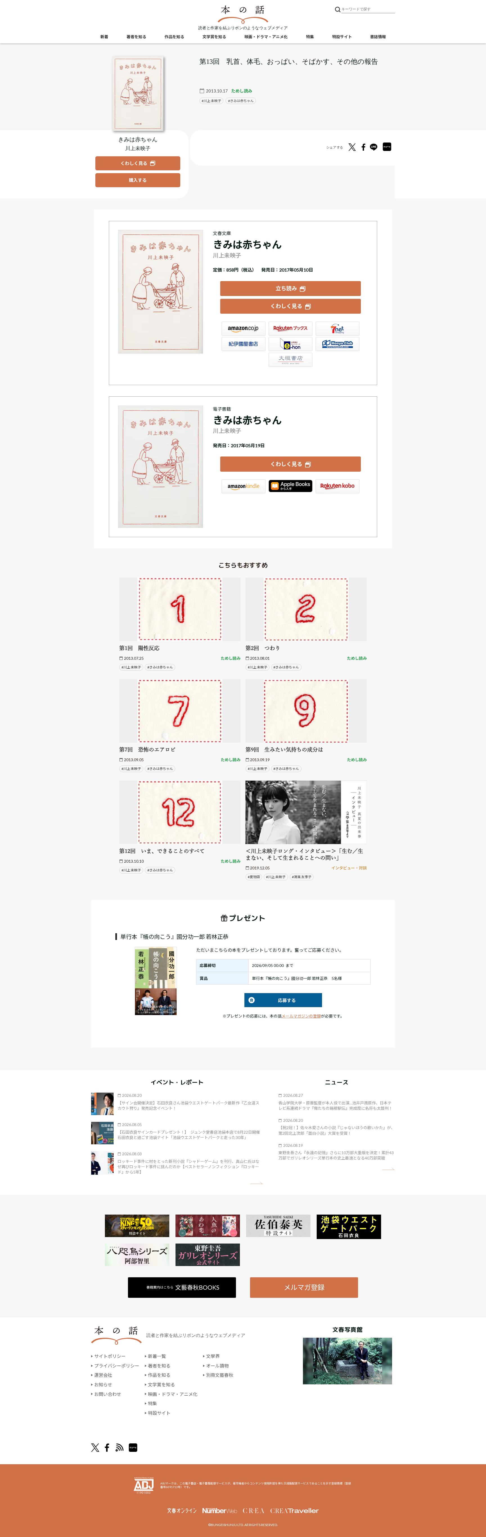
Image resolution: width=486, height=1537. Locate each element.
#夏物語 (254, 877)
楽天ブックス (290, 329)
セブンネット (337, 329)
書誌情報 (378, 36)
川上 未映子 (212, 101)
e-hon (290, 344)
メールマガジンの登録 (301, 1016)
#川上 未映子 (131, 667)
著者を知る (136, 36)
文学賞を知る (214, 36)
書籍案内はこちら (183, 1287)
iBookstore (290, 486)
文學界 (213, 1356)
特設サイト (342, 36)
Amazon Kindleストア (244, 486)
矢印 (256, 1183)
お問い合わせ (107, 1394)
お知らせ (103, 1384)
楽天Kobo (337, 486)
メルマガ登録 (304, 1287)
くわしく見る (286, 306)
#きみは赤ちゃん (160, 667)
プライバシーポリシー (116, 1365)
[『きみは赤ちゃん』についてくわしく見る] (138, 93)
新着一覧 (157, 1356)
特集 (310, 36)
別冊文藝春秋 (219, 1375)
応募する (270, 1000)
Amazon (244, 329)
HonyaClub (337, 344)
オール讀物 (217, 1365)
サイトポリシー (110, 1356)
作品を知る (174, 36)
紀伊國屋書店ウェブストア (244, 344)
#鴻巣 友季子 (301, 877)
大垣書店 (290, 360)
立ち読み (286, 288)
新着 (104, 36)
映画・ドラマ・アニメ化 (266, 36)
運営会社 (103, 1375)
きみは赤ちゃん (242, 101)
